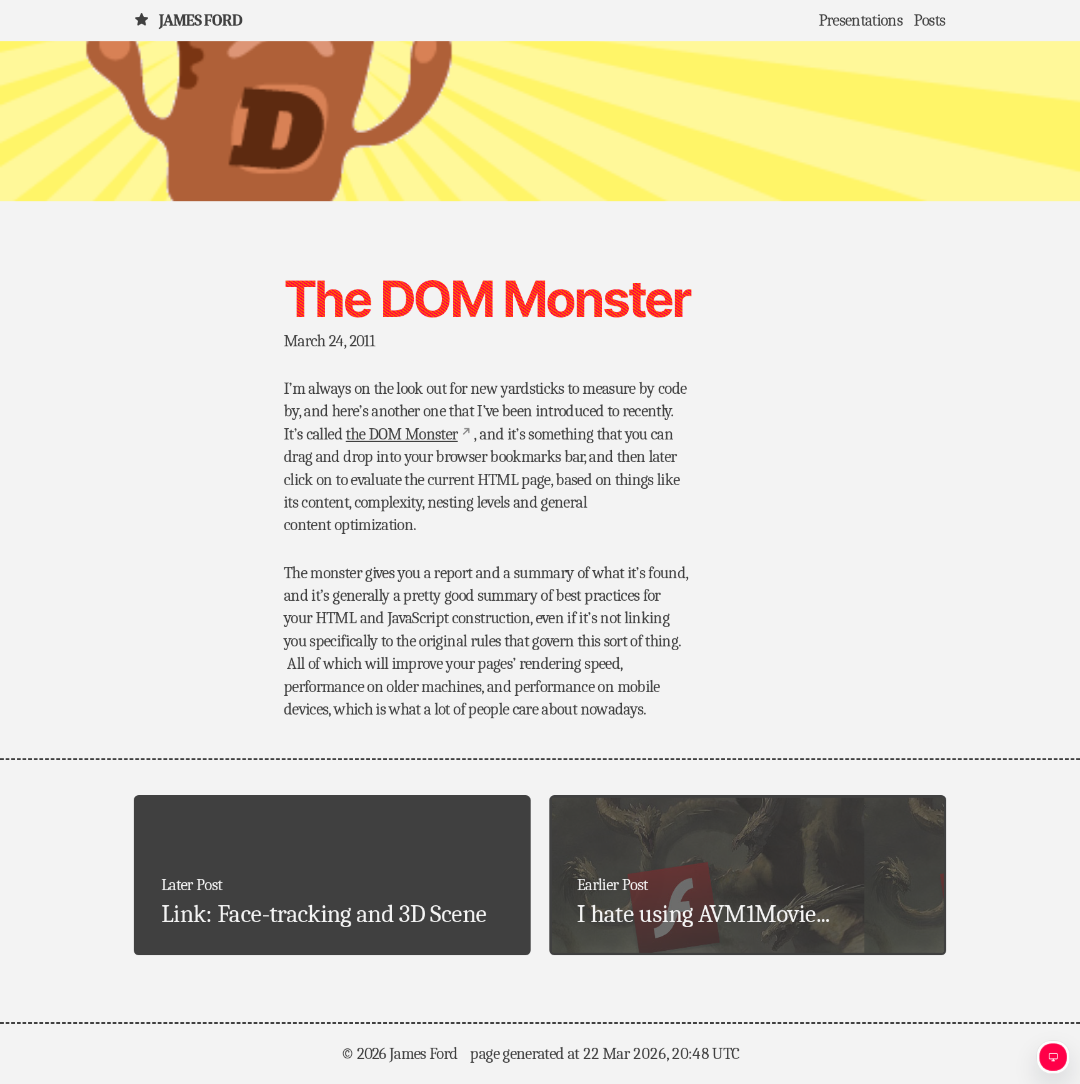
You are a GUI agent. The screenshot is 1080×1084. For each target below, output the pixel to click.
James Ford (200, 20)
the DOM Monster (402, 434)
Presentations (861, 20)
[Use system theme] (1053, 1057)
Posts (930, 20)
